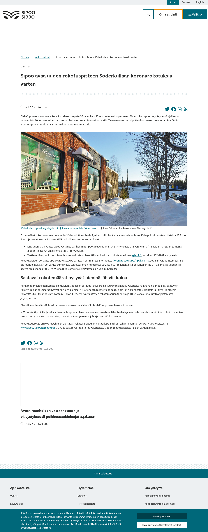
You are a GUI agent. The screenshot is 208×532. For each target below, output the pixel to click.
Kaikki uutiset (42, 57)
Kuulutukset (16, 503)
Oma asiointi (168, 14)
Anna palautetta (103, 473)
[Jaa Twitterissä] (167, 110)
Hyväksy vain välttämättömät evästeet (161, 524)
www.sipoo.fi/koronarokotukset (38, 327)
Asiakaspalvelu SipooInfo (157, 495)
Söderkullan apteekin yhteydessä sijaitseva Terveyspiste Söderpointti (60, 228)
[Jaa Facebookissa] (173, 110)
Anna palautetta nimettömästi (160, 503)
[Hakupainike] (148, 14)
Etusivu (25, 57)
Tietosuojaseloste (86, 503)
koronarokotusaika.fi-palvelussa (131, 260)
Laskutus (82, 495)
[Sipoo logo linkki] (19, 17)
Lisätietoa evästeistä (41, 527)
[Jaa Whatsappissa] (180, 110)
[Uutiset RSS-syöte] (185, 110)
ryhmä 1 (136, 255)
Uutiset (13, 495)
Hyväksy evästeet (162, 516)
